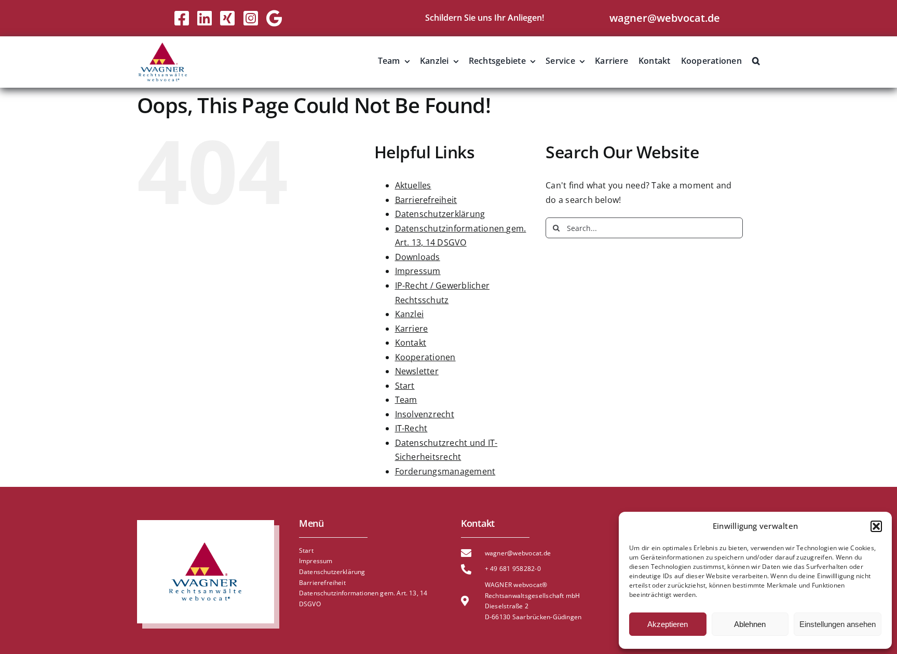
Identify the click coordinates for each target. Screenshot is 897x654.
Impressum (418, 271)
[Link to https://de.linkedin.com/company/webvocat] (204, 18)
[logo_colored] (163, 45)
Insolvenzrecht (424, 414)
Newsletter (417, 371)
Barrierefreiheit (426, 200)
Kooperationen (425, 357)
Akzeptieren (667, 624)
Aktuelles (413, 185)
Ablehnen (750, 624)
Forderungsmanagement (445, 471)
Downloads (417, 257)
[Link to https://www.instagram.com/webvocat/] (250, 18)
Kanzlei (409, 314)
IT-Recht (411, 428)
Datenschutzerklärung (440, 214)
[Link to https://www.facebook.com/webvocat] (181, 18)
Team (406, 399)
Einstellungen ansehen (837, 624)
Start (405, 385)
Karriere (411, 328)
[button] (876, 526)
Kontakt (411, 342)
